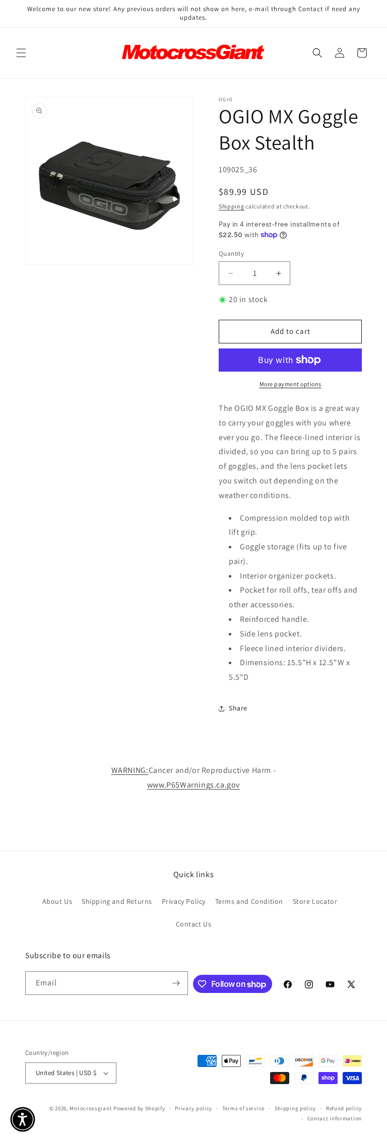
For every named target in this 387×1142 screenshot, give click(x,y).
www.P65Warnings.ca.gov (193, 784)
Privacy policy (193, 1108)
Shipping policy (295, 1108)
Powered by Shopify (139, 1108)
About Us (57, 901)
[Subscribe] (176, 983)
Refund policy (344, 1108)
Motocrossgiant (91, 1108)
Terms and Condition (249, 901)
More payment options (290, 384)
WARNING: (130, 770)
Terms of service (243, 1108)
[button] (21, 53)
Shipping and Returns (117, 901)
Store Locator (315, 901)
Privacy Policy (184, 901)
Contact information (334, 1118)
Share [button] (238, 707)
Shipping (231, 206)
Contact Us (194, 924)
